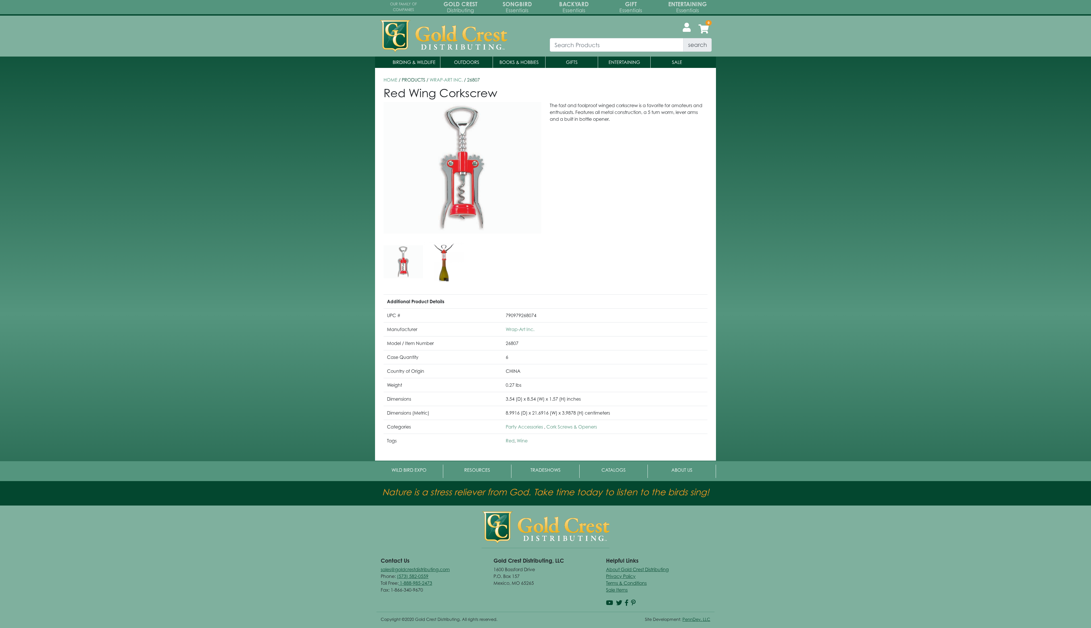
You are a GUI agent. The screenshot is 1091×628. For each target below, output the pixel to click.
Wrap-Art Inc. (446, 80)
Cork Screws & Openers (571, 427)
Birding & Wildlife (414, 62)
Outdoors (466, 62)
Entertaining (624, 62)
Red (510, 441)
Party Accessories (525, 427)
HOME (390, 80)
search (697, 44)
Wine (522, 441)
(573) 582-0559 (412, 576)
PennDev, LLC (696, 619)
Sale (677, 62)
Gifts (572, 62)
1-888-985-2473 (415, 583)
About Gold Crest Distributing (637, 569)
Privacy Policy (621, 576)
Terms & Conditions (626, 583)
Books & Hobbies (519, 62)
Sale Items (617, 590)
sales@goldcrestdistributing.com (415, 569)
